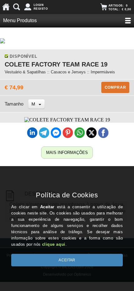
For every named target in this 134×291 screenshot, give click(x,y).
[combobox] (36, 104)
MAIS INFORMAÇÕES (67, 152)
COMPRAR (115, 87)
